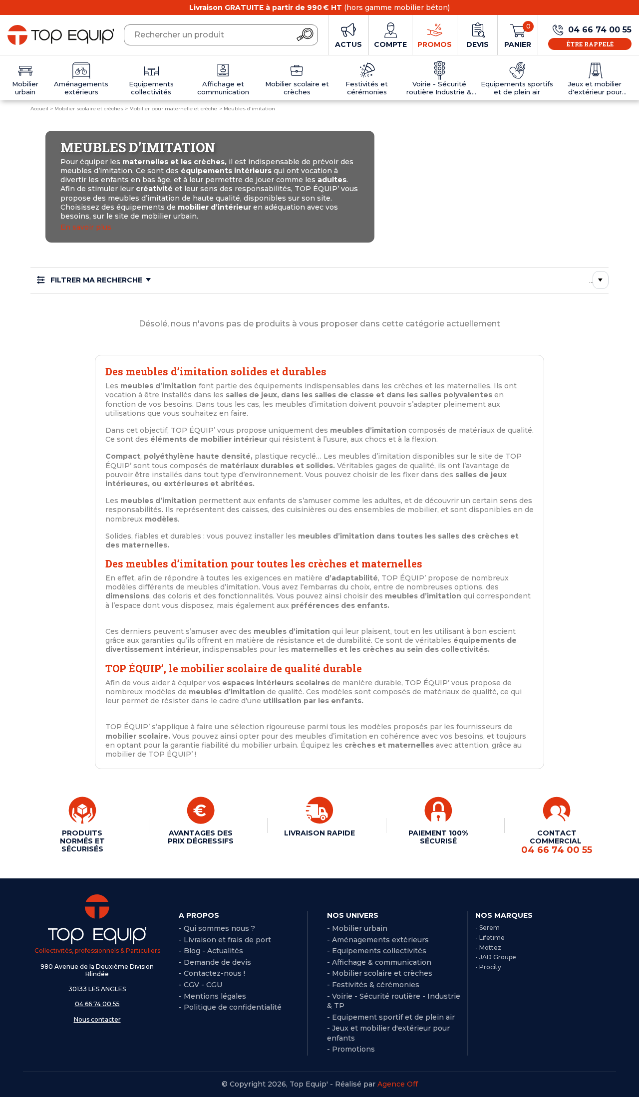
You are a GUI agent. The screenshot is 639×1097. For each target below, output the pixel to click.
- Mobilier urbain (357, 928)
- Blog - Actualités (211, 950)
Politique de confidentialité (233, 1007)
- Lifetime (490, 937)
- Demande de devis (215, 962)
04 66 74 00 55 (97, 1004)
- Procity (488, 967)
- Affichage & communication (379, 962)
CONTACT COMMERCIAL (556, 841)
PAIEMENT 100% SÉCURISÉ (438, 836)
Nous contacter (97, 1019)
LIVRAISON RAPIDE (319, 832)
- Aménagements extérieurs (378, 939)
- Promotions (351, 1049)
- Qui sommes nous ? (217, 928)
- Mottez (488, 947)
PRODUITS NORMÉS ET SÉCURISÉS (82, 840)
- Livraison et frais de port (225, 939)
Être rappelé (590, 44)
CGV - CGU (203, 984)
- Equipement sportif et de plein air (391, 1017)
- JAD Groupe (495, 957)
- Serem (487, 927)
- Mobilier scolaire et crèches (379, 973)
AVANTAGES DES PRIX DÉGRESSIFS (201, 836)
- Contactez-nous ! (212, 973)
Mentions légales (215, 996)
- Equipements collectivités (376, 950)
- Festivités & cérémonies (373, 984)
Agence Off (397, 1084)
